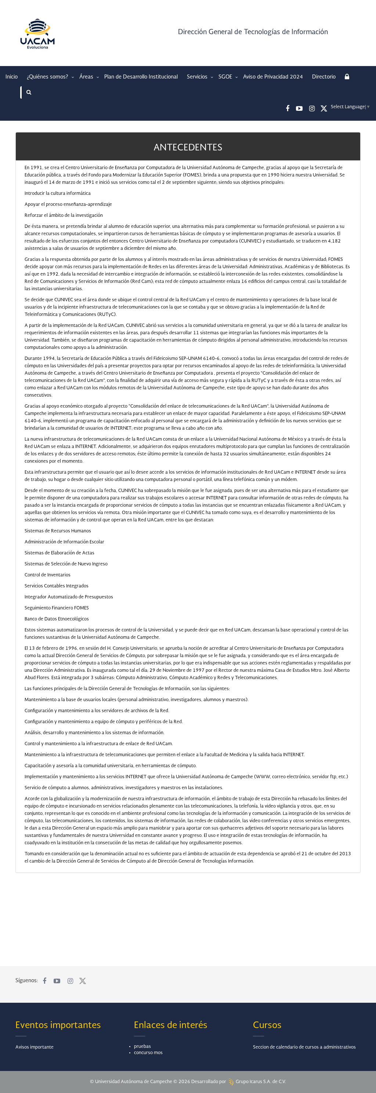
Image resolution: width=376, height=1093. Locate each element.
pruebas (142, 1047)
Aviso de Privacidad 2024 (273, 77)
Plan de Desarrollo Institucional (141, 77)
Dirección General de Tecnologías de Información (253, 32)
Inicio (12, 77)
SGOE (226, 77)
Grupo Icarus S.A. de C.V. (260, 1082)
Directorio (324, 77)
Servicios (198, 77)
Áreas (87, 77)
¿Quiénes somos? (48, 77)
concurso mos (148, 1053)
